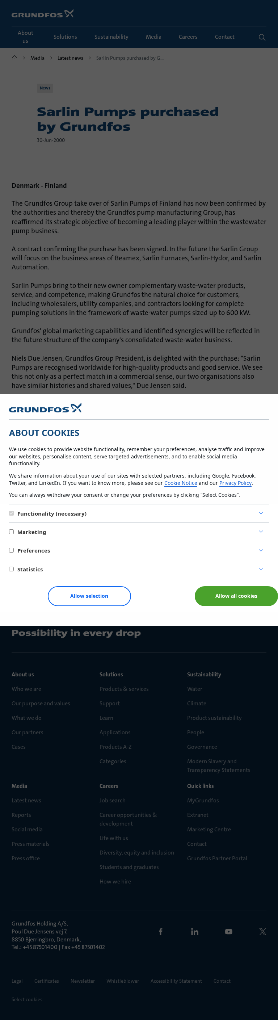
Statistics (30, 569)
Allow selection (89, 595)
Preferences (33, 550)
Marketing (31, 532)
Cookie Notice (180, 482)
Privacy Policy (235, 482)
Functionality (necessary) (52, 513)
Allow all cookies (236, 595)
